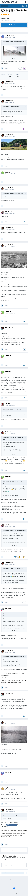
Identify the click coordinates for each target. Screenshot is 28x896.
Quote (6, 68)
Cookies (17, 892)
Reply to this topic (14, 24)
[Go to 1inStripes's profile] (2, 773)
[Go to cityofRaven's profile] (2, 212)
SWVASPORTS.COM (10, 2)
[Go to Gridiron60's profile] (2, 432)
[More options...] (25, 37)
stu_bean (8, 608)
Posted (10, 37)
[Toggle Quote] (3, 41)
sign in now (8, 859)
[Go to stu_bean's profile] (2, 609)
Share (7, 872)
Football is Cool (9, 35)
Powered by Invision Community (14, 893)
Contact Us (11, 892)
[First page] (2, 30)
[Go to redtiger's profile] (2, 404)
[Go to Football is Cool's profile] (2, 36)
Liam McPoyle (5, 18)
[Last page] (26, 30)
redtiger (7, 403)
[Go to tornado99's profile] (2, 172)
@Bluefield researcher (11, 824)
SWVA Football (11, 20)
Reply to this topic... (9, 865)
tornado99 (8, 172)
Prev (5, 30)
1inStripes (8, 772)
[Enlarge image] (14, 52)
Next (23, 30)
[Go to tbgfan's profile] (2, 788)
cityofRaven (8, 211)
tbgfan (7, 788)
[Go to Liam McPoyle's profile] (2, 82)
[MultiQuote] (2, 68)
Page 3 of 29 (14, 30)
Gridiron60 (8, 432)
